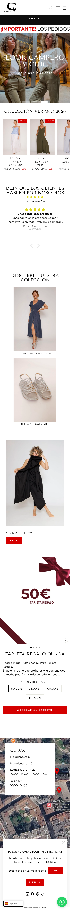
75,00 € (34, 688)
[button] (32, 246)
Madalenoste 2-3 (21, 763)
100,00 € (52, 688)
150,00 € (35, 697)
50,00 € (16, 688)
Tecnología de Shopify (35, 907)
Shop (14, 540)
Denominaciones (35, 682)
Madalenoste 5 (20, 756)
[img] (35, 197)
